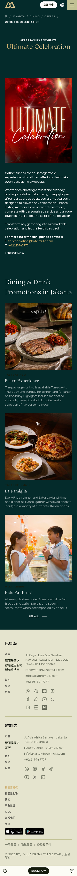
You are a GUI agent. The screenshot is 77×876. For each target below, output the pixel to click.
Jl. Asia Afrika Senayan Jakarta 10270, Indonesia (45, 739)
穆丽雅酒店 (12, 661)
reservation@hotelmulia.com (44, 748)
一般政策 (10, 844)
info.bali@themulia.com (41, 676)
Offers (49, 16)
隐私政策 (26, 844)
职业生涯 (10, 805)
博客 (7, 799)
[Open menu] (72, 5)
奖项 (7, 824)
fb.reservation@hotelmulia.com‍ (30, 241)
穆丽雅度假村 (13, 665)
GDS (8, 811)
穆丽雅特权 (11, 787)
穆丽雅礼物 (11, 793)
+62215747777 (18, 245)
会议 (7, 686)
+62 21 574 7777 (35, 759)
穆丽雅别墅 (12, 670)
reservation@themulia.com (44, 670)
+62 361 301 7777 (37, 682)
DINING (35, 16)
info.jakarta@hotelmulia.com (44, 753)
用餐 (7, 692)
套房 (8, 747)
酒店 (7, 654)
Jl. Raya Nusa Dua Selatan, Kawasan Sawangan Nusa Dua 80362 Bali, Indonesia (47, 659)
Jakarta (18, 16)
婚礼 (7, 680)
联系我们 (10, 818)
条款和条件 (44, 844)
